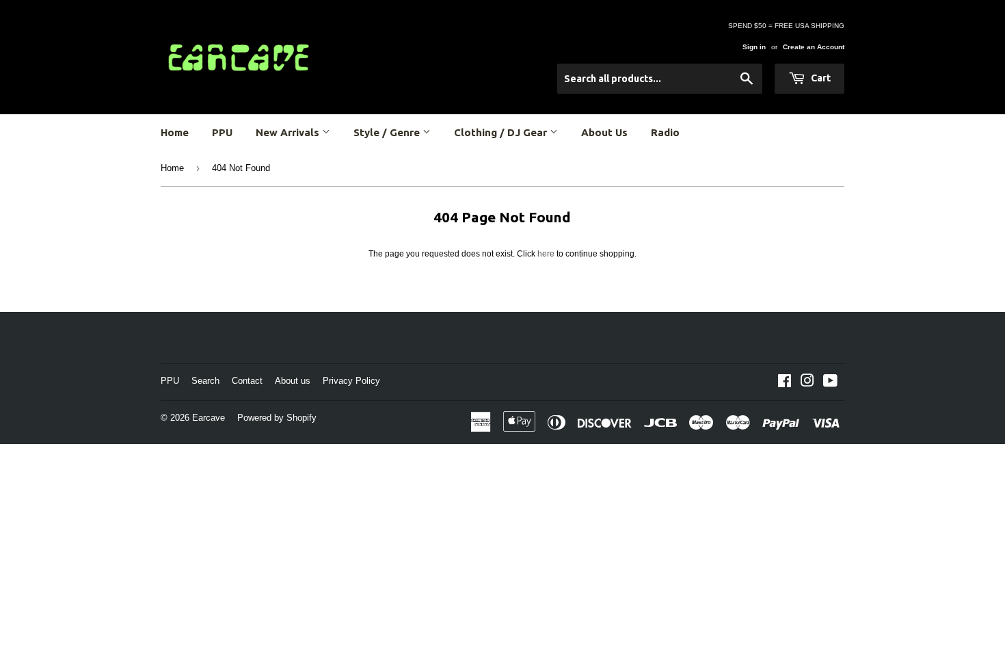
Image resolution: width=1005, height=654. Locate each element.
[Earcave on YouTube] (830, 383)
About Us (604, 132)
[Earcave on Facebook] (784, 383)
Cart (820, 78)
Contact (247, 381)
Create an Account (813, 47)
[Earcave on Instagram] (807, 383)
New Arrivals (289, 132)
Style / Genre (388, 132)
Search (205, 381)
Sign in (754, 47)
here (545, 254)
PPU (222, 132)
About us (292, 381)
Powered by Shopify (277, 418)
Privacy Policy (351, 381)
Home (175, 132)
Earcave (208, 418)
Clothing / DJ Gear (502, 132)
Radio (665, 132)
